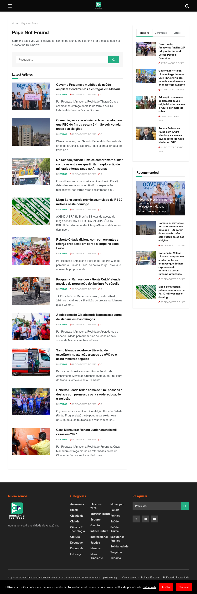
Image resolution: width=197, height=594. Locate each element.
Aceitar (166, 587)
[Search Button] (113, 59)
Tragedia (116, 552)
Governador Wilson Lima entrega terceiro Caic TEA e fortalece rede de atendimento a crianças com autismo (172, 77)
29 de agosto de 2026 (83, 94)
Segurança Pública (117, 538)
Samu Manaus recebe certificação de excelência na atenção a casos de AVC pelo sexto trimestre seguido (86, 354)
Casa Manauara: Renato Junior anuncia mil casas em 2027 (86, 431)
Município (117, 504)
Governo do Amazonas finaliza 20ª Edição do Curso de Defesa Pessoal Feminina (172, 51)
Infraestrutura (99, 531)
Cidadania (76, 515)
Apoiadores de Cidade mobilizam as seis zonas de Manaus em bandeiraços (89, 316)
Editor (63, 94)
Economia (76, 548)
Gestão (95, 525)
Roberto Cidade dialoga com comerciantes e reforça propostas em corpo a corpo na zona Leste (87, 243)
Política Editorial (150, 577)
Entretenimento (100, 514)
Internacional (99, 537)
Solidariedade (119, 546)
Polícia (114, 510)
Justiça (95, 542)
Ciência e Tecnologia (77, 529)
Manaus (95, 548)
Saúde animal (114, 529)
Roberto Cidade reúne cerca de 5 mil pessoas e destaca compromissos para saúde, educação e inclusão (89, 394)
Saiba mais (149, 587)
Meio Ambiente (96, 556)
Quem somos (129, 577)
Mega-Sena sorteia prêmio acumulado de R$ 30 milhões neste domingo (89, 201)
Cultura (75, 537)
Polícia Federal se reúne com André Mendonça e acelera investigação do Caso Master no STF (171, 135)
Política (115, 515)
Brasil (74, 510)
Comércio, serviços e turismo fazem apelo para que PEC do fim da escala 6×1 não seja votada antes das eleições (89, 124)
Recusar (184, 587)
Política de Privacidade (176, 577)
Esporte (95, 519)
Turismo (115, 558)
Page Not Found (29, 23)
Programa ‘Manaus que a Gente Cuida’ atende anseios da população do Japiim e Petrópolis (88, 281)
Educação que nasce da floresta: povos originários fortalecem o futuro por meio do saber (172, 104)
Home (15, 23)
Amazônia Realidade (38, 577)
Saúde (114, 521)
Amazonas (77, 504)
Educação (76, 554)
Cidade (74, 521)
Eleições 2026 (96, 506)
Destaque (76, 542)
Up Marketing (109, 577)
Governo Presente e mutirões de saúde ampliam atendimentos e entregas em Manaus (88, 86)
